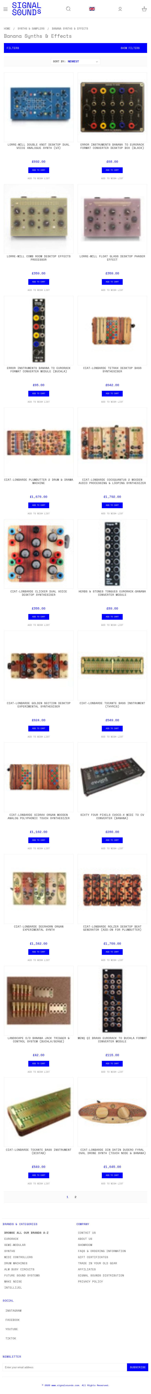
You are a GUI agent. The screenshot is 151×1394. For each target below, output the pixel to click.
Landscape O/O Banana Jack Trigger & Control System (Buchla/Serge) (39, 1039)
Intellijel (13, 1287)
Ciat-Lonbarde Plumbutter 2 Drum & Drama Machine (38, 481)
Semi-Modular (15, 1245)
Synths (9, 1251)
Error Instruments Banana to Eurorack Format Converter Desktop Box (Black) (112, 146)
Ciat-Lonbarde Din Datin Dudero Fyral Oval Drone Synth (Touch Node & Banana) (112, 1151)
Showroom (85, 1245)
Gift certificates (93, 1257)
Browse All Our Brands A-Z (26, 1233)
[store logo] (26, 9)
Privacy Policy (90, 1281)
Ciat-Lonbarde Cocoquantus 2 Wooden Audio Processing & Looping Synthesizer (112, 481)
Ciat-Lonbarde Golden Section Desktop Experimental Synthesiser (39, 704)
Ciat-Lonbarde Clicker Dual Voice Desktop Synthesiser (38, 593)
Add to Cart (38, 170)
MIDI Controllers (18, 1257)
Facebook (13, 1320)
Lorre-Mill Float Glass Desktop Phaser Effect (112, 258)
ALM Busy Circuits (19, 1269)
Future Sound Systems (22, 1275)
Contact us (87, 1233)
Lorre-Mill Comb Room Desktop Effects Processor (39, 258)
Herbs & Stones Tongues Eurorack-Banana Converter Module (112, 593)
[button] (75, 48)
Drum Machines (15, 1263)
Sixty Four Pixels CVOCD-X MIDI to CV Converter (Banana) (112, 816)
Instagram (13, 1310)
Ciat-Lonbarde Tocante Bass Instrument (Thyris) (112, 704)
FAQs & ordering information (102, 1251)
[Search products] (68, 9)
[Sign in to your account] (120, 8)
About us (85, 1239)
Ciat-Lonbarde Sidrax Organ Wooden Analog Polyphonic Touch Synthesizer (39, 816)
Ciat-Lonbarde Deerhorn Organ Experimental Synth (39, 928)
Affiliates (87, 1269)
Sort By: (59, 61)
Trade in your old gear (97, 1263)
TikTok (11, 1338)
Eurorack (11, 1239)
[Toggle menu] (5, 9)
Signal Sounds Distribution (101, 1275)
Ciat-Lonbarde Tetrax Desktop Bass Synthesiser (112, 369)
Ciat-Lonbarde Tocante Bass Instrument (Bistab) (38, 1151)
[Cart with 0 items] (144, 8)
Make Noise (13, 1281)
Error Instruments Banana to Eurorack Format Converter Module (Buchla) (39, 369)
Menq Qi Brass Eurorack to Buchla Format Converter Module (112, 1039)
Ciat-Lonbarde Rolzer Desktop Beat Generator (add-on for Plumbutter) (112, 928)
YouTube (12, 1329)
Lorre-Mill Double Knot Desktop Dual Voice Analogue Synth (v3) (39, 146)
